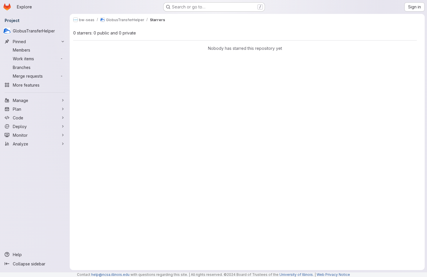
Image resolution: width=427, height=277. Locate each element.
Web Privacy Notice (333, 274)
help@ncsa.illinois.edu (110, 274)
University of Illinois (296, 274)
